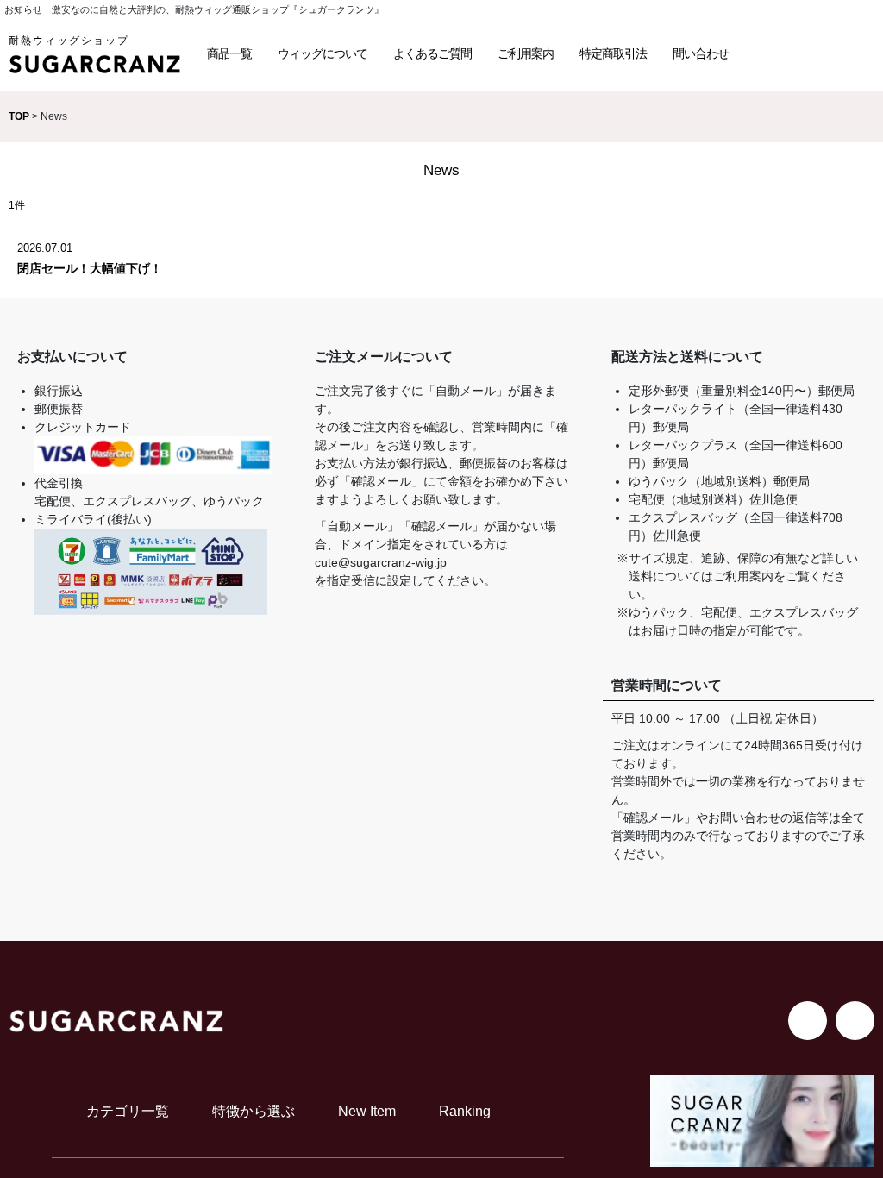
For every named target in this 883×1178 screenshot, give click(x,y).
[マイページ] (848, 53)
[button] (229, 53)
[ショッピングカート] (809, 53)
